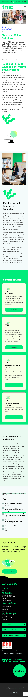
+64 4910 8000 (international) (9, 603)
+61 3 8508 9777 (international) (9, 593)
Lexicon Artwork (18, 688)
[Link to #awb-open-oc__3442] (25, 7)
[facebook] (11, 693)
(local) (6, 592)
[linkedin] (17, 693)
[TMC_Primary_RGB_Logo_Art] (8, 5)
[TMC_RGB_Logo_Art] (14, 659)
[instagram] (14, 693)
